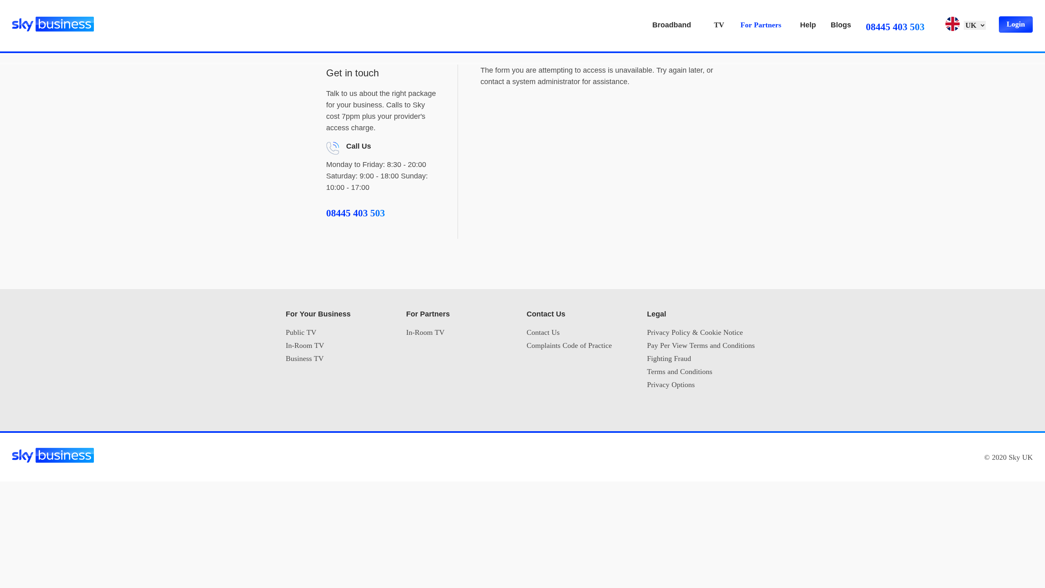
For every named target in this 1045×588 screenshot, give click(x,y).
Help (808, 25)
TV (719, 25)
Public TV (301, 332)
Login (1016, 24)
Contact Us (543, 332)
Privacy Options (671, 385)
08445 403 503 (895, 27)
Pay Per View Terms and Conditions (701, 345)
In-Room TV (305, 345)
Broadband (671, 25)
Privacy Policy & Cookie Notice (695, 332)
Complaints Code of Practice (569, 345)
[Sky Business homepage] (53, 20)
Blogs (841, 25)
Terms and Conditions (679, 372)
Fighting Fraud (669, 358)
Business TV (305, 358)
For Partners (760, 25)
